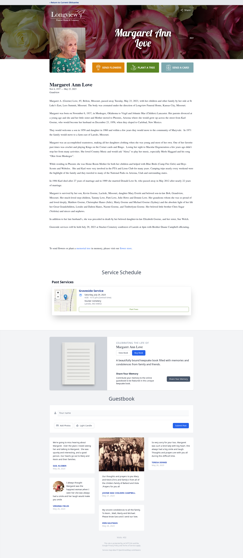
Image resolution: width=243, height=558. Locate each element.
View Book (123, 352)
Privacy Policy (113, 545)
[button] (65, 297)
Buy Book (138, 352)
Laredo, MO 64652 (93, 303)
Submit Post (180, 425)
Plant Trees (134, 309)
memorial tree (83, 248)
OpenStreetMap (124, 550)
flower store (126, 248)
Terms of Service (129, 545)
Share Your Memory (178, 379)
